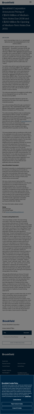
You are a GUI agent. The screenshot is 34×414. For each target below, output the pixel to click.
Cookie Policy (28, 396)
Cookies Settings (17, 399)
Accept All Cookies (17, 408)
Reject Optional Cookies (17, 403)
